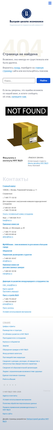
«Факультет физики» (36, 157)
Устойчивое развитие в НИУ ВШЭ (16, 334)
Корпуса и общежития (11, 342)
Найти (43, 80)
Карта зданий (8, 289)
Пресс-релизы (8, 308)
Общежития (7, 251)
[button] (4, 384)
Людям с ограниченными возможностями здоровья (22, 371)
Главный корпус (9, 186)
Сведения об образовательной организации (20, 367)
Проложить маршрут (11, 291)
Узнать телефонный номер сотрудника (18, 214)
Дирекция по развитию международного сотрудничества (26, 281)
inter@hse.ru (7, 273)
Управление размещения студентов (17, 254)
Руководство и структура (12, 330)
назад (17, 67)
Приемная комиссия (11, 224)
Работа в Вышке (9, 379)
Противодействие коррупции (14, 357)
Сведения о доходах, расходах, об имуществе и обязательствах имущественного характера (21, 362)
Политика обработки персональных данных (20, 403)
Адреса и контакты (10, 395)
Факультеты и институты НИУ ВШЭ (13, 159)
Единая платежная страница (14, 375)
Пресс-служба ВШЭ (11, 295)
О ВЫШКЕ (6, 322)
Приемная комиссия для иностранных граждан (13, 265)
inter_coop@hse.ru (10, 285)
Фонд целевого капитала (12, 353)
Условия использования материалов (17, 311)
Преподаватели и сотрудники (14, 338)
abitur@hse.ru (8, 237)
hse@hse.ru (7, 220)
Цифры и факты (9, 326)
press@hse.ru (8, 304)
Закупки (6, 345)
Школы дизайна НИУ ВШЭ (38, 163)
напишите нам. (19, 96)
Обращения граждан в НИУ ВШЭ (15, 349)
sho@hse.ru (7, 261)
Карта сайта (7, 413)
